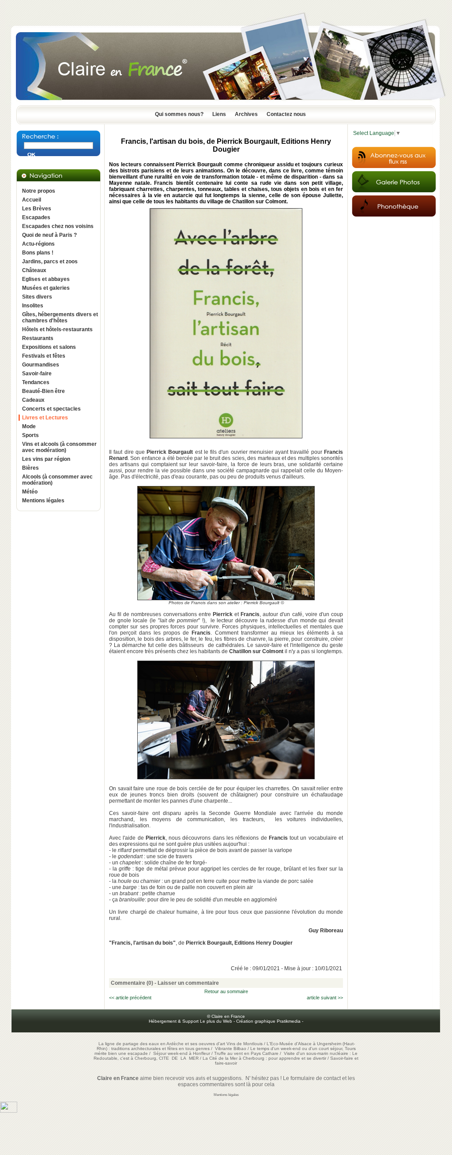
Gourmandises (40, 365)
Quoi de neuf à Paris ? (49, 235)
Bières (30, 468)
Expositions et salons (49, 347)
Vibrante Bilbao (231, 1048)
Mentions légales (43, 500)
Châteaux (34, 270)
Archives (246, 114)
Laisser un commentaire (188, 983)
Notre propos (38, 191)
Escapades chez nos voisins (58, 226)
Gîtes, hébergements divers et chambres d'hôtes (60, 317)
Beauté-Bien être (43, 391)
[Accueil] (226, 103)
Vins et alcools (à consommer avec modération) (59, 447)
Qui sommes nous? (179, 114)
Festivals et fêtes (43, 356)
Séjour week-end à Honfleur (181, 1053)
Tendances (35, 382)
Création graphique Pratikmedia (268, 1021)
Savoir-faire (37, 373)
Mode (29, 426)
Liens (219, 114)
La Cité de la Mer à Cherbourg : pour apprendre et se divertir (264, 1058)
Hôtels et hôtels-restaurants (57, 329)
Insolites (32, 306)
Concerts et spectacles (51, 409)
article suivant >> (325, 997)
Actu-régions (38, 244)
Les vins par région (46, 459)
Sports (30, 435)
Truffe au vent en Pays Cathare (246, 1053)
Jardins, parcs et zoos (50, 261)
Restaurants (37, 338)
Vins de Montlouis (244, 1043)
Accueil (31, 200)
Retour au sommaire (226, 991)
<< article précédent (130, 997)
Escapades (36, 217)
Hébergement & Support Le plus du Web (191, 1021)
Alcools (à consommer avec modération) (57, 480)
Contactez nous (286, 114)
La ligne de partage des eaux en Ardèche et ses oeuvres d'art (161, 1043)
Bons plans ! (37, 253)
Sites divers (37, 297)
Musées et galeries (46, 288)
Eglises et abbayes (46, 279)
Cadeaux (33, 400)
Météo (30, 492)
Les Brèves (36, 209)
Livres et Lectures (45, 418)
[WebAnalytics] (8, 1111)
